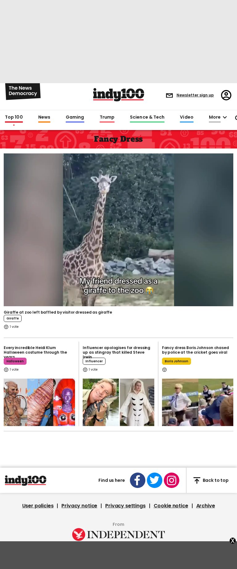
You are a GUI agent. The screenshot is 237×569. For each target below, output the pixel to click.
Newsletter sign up (195, 95)
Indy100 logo (118, 94)
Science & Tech (147, 117)
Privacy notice (79, 506)
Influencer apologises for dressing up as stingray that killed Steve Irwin (116, 352)
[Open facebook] (137, 480)
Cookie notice (171, 506)
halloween (15, 361)
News (44, 117)
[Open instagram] (171, 480)
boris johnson (176, 361)
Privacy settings (125, 506)
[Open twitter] (154, 480)
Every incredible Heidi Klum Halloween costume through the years (35, 352)
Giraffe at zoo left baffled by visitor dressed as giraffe (58, 312)
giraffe (12, 318)
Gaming (75, 117)
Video (186, 117)
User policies (38, 506)
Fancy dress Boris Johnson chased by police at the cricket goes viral (195, 350)
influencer (94, 361)
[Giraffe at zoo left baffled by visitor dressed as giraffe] (118, 229)
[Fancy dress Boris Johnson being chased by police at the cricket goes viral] (197, 402)
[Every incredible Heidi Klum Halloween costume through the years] (39, 402)
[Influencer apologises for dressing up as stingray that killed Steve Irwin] (118, 402)
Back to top (216, 480)
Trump (107, 117)
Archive (205, 506)
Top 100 (14, 117)
